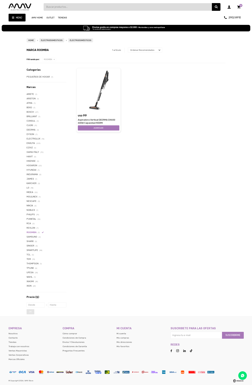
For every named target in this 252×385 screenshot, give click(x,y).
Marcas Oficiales (17, 359)
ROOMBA (48, 59)
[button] (216, 7)
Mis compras (123, 338)
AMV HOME (37, 17)
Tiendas (62, 17)
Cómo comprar (70, 333)
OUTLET (50, 17)
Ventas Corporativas (19, 355)
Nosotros (13, 333)
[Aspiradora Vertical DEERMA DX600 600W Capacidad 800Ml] (99, 90)
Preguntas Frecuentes (74, 351)
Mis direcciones (124, 342)
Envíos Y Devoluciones (74, 342)
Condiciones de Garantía (75, 346)
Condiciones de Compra (74, 338)
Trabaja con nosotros (19, 346)
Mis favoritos (123, 346)
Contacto (13, 338)
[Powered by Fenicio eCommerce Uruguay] (238, 380)
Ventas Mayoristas (18, 351)
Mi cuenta (121, 333)
